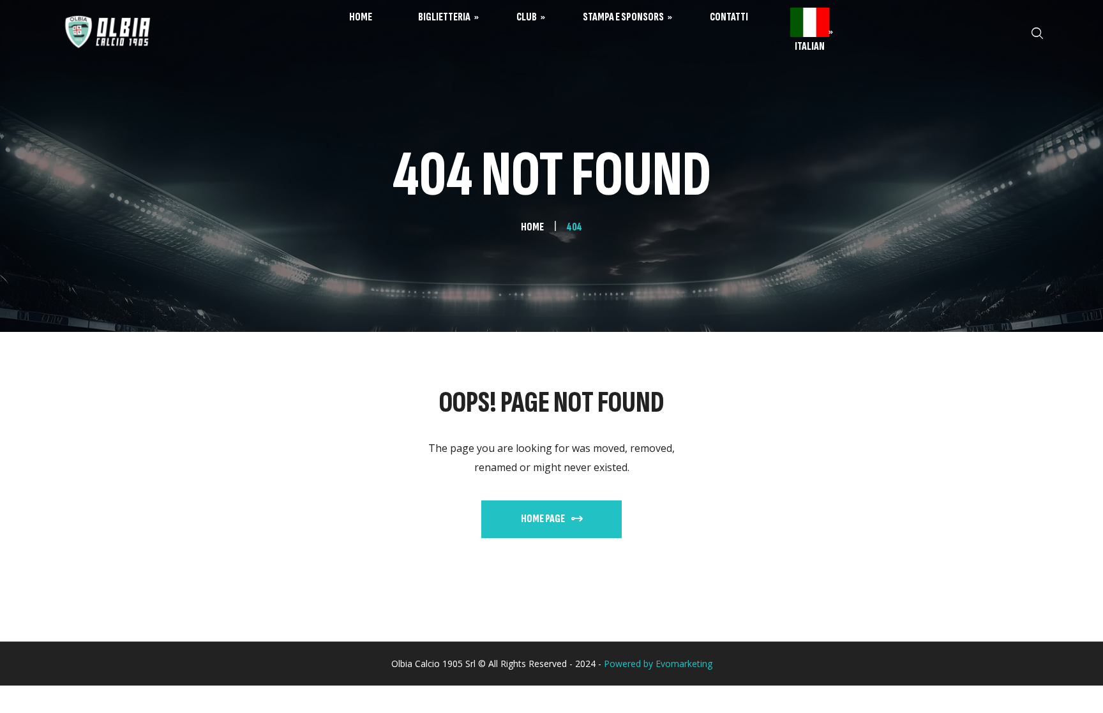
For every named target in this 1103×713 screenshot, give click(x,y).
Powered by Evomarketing (658, 663)
